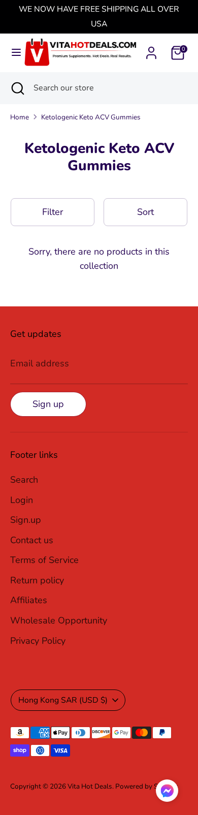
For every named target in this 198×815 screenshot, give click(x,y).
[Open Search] (17, 88)
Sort (145, 212)
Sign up (48, 404)
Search (24, 480)
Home (19, 117)
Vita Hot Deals (90, 786)
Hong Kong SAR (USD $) (63, 700)
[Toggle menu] (12, 52)
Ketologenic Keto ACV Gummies (91, 117)
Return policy (37, 580)
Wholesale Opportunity (58, 620)
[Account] (151, 50)
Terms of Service (44, 560)
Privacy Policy (37, 641)
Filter (52, 212)
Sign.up (25, 520)
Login (21, 500)
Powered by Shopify (146, 786)
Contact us (31, 540)
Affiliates (28, 600)
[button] (167, 793)
